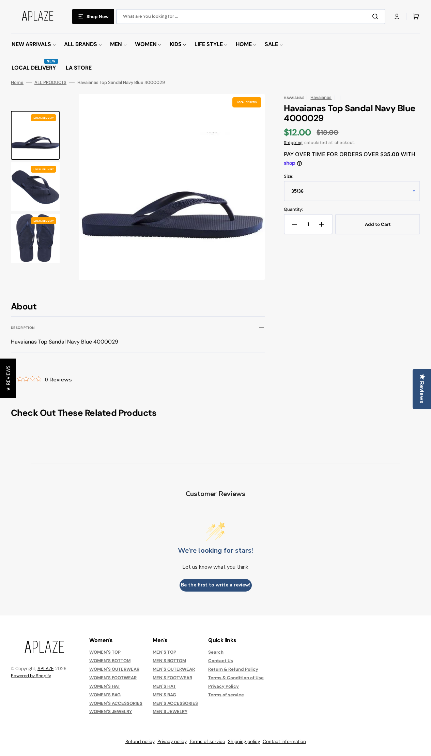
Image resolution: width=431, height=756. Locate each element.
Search (216, 652)
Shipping (293, 142)
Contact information (284, 741)
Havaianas (321, 97)
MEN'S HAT (164, 686)
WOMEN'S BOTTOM (109, 661)
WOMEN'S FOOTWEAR (113, 678)
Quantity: (293, 209)
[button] (396, 16)
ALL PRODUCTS (50, 82)
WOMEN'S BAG (105, 695)
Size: (288, 176)
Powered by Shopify (31, 676)
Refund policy (140, 741)
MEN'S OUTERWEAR (174, 669)
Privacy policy (172, 741)
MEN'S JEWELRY (170, 711)
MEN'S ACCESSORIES (175, 703)
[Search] (376, 16)
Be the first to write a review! (215, 585)
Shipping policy (244, 741)
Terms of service (226, 695)
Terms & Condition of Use (236, 678)
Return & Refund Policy (233, 669)
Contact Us (220, 661)
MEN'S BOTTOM (169, 661)
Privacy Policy (223, 686)
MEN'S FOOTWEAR (172, 678)
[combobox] (250, 16)
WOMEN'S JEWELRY (110, 711)
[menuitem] (33, 44)
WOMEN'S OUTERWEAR (114, 669)
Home (17, 82)
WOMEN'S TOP (105, 652)
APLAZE (45, 668)
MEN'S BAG (164, 695)
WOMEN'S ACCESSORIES (115, 703)
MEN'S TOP (164, 652)
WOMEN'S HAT (104, 686)
